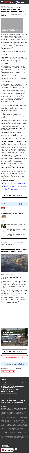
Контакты (4, 389)
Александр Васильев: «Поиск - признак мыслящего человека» (16, 220)
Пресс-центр (21, 382)
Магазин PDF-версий (7, 384)
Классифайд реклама (8, 398)
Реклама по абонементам (9, 394)
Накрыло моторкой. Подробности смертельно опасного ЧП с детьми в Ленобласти (12, 335)
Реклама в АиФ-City (7, 396)
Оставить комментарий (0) (14, 357)
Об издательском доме (8, 382)
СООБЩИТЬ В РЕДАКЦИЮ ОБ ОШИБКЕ (12, 402)
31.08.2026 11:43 (4, 243)
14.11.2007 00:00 (5, 6)
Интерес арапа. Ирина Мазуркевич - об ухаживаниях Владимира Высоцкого (16, 225)
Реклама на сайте (7, 391)
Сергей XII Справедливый (12, 189)
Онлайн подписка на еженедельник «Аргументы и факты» (13, 387)
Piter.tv (15, 292)
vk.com (12, 274)
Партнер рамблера (14, 445)
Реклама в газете (14, 389)
